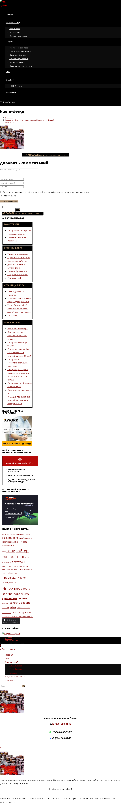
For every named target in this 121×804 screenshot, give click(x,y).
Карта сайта (9, 637)
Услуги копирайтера (16, 676)
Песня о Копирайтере (17, 328)
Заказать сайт (12, 662)
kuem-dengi (9, 122)
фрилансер (7, 617)
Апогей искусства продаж (19, 312)
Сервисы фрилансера (17, 271)
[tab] (17, 224)
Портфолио (15, 669)
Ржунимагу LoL (14, 278)
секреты (15, 602)
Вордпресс (5, 534)
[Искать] (24, 686)
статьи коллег (6, 613)
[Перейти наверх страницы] (0, 645)
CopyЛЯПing (13, 315)
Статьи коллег (13, 268)
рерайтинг (5, 603)
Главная (9, 655)
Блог (7, 658)
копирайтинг (13, 557)
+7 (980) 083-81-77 (61, 724)
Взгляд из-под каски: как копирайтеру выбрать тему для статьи (18, 400)
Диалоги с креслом (16, 264)
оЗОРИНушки (6, 566)
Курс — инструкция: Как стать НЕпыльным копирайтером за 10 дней (19, 352)
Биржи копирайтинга (17, 261)
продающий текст (14, 577)
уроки (26, 612)
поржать (28, 569)
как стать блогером (20, 546)
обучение (23, 566)
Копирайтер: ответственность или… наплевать (17, 363)
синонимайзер (25, 608)
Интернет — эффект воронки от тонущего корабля (17, 335)
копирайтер (17, 551)
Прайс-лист (15, 666)
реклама (22, 598)
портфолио (9, 572)
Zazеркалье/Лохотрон (17, 274)
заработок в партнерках (18, 257)
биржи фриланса (17, 534)
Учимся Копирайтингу (17, 254)
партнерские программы (12, 569)
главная (27, 534)
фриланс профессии (22, 617)
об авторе (15, 566)
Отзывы (13, 673)
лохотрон (18, 562)
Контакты (8, 639)
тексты (16, 612)
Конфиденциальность (13, 640)
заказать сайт (10, 537)
